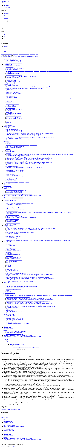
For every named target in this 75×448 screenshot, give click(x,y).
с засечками (7, 7)
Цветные (6, 46)
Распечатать (5, 407)
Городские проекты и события (17, 344)
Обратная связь (4, 417)
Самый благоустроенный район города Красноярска (26, 347)
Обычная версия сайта (6, 1)
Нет (5, 51)
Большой (6, 18)
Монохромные (7, 48)
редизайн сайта (8, 446)
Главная (6, 339)
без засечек (6, 5)
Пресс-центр (10, 341)
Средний (6, 15)
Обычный (6, 13)
